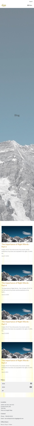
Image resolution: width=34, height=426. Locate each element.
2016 (16, 383)
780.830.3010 (9, 416)
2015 (16, 387)
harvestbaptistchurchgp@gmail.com (14, 418)
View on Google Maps (6, 410)
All (2, 390)
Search (30, 1)
